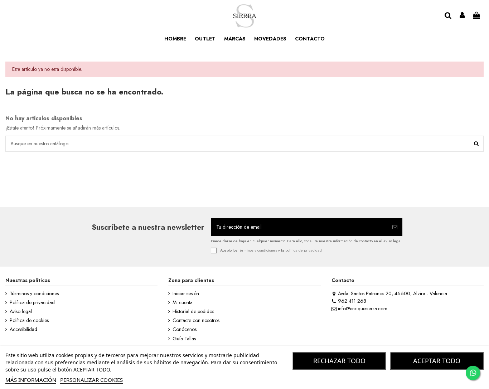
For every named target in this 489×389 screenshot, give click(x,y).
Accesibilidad (23, 329)
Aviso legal (21, 311)
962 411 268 (352, 301)
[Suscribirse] (394, 227)
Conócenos (185, 329)
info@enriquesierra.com (362, 308)
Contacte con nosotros (196, 320)
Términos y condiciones (34, 293)
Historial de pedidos (193, 311)
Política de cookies (29, 320)
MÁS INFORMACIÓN (30, 379)
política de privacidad (303, 250)
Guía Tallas (184, 338)
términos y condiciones (257, 250)
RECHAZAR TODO (339, 360)
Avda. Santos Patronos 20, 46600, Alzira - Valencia (392, 293)
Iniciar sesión (186, 293)
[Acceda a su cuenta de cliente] (462, 16)
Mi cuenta (183, 302)
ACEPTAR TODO (436, 360)
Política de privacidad (32, 302)
